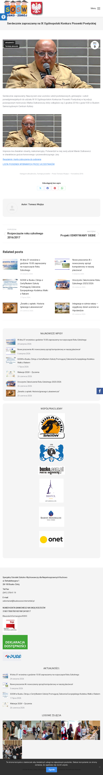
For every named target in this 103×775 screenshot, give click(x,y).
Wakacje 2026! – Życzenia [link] (28, 372)
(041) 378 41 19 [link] (9, 593)
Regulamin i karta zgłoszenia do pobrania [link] (22, 159)
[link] (3, 16)
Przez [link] (60, 174)
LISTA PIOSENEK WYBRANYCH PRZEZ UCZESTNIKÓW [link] (29, 164)
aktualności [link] (9, 43)
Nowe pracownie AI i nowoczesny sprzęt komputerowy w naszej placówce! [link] (83, 265)
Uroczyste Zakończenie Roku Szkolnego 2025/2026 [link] (86, 282)
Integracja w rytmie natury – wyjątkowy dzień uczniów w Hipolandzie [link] (85, 307)
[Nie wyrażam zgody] (99, 767)
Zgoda (52, 770)
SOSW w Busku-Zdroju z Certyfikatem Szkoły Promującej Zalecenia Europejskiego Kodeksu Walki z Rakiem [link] (34, 287)
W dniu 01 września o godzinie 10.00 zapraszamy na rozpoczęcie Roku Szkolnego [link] (33, 265)
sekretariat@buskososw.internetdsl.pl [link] (18, 601)
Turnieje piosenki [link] (11, 46)
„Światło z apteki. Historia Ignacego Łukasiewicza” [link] (32, 305)
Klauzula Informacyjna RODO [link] (15, 616)
